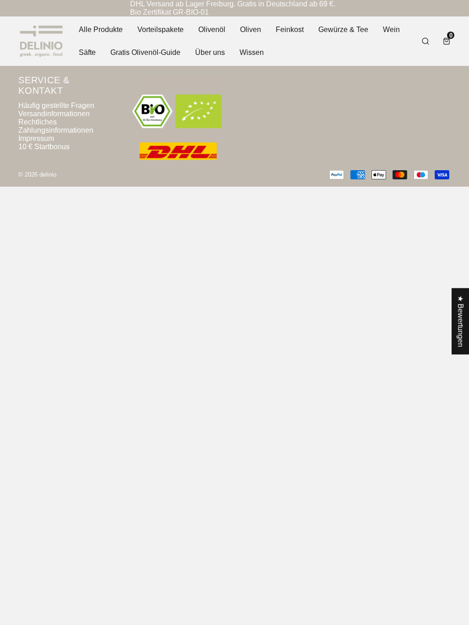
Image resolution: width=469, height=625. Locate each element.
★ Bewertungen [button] (460, 321)
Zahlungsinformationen (55, 130)
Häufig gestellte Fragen (56, 105)
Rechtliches (37, 122)
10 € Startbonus (44, 147)
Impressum (36, 138)
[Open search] (425, 41)
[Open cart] (446, 41)
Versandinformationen (54, 114)
